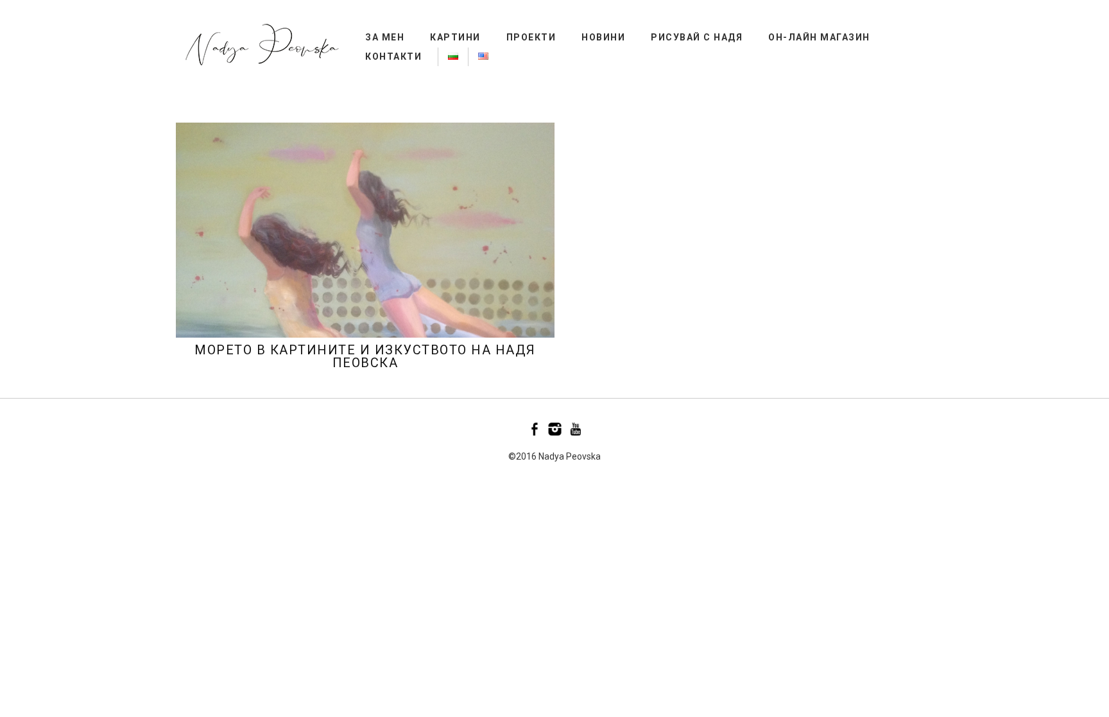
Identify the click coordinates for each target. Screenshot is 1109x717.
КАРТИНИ (455, 37)
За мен (384, 37)
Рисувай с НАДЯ (697, 37)
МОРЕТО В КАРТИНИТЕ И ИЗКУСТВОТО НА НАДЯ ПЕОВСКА (365, 356)
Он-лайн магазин (819, 37)
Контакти (393, 56)
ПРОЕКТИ (531, 37)
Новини (603, 37)
